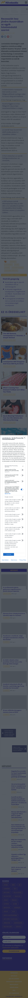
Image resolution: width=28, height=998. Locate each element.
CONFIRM (8, 554)
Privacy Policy (22, 560)
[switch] (22, 470)
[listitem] (14, 466)
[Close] (24, 438)
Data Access (14, 560)
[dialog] (14, 499)
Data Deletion (5, 560)
